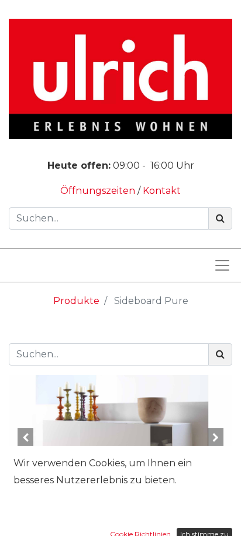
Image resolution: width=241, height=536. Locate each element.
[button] (25, 438)
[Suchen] (220, 218)
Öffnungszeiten (98, 190)
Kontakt (162, 190)
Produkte (76, 300)
